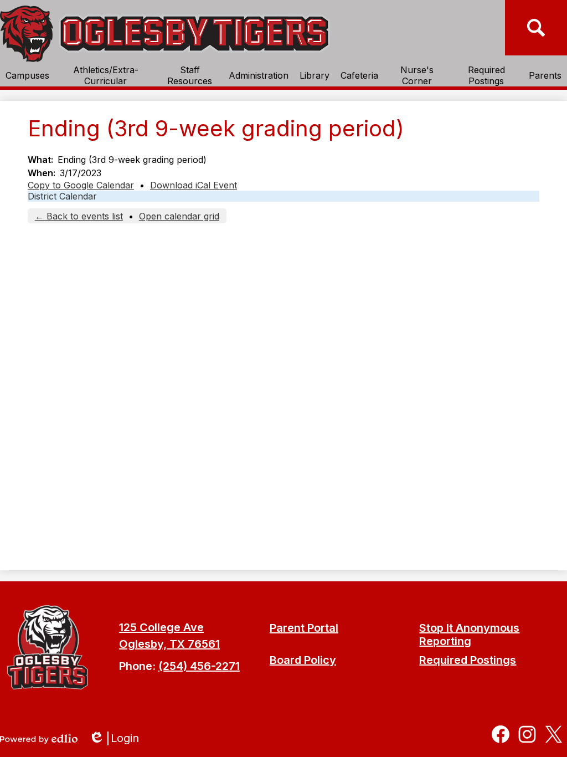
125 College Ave (161, 627)
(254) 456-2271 (199, 666)
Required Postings (467, 660)
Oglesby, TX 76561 (169, 644)
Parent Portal (304, 628)
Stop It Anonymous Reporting (469, 634)
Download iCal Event (193, 185)
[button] (27, 75)
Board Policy (303, 660)
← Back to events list (79, 216)
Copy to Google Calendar (81, 185)
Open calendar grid (179, 216)
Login (117, 738)
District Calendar (62, 196)
